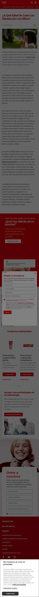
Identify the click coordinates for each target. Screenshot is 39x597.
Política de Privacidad (19, 585)
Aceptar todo (10, 593)
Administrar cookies (10, 588)
